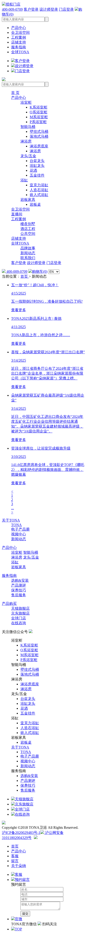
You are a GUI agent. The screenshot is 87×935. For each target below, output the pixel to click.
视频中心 (18, 534)
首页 (24, 276)
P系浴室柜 (38, 122)
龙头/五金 (28, 156)
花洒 (33, 170)
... (12, 508)
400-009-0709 (12, 9)
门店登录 (66, 9)
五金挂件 (37, 175)
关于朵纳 (18, 866)
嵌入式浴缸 (39, 195)
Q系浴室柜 (38, 112)
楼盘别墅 (27, 224)
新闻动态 (27, 253)
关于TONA (11, 520)
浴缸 (24, 180)
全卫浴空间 (20, 32)
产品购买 (9, 604)
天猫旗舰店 (20, 608)
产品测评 (18, 585)
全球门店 (18, 618)
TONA (16, 525)
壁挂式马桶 (39, 132)
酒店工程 (27, 229)
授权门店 (13, 4)
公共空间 (27, 234)
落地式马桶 (39, 136)
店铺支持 (18, 42)
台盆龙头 (37, 161)
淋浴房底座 (39, 146)
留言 (15, 861)
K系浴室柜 (38, 107)
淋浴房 (26, 141)
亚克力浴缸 (39, 185)
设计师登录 (48, 9)
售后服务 (18, 595)
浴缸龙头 (37, 166)
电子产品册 (20, 529)
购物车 (39, 271)
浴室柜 (26, 102)
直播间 (16, 214)
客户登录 (31, 9)
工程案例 (18, 37)
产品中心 (18, 28)
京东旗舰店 (20, 613)
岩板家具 (27, 200)
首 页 (15, 93)
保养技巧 (18, 590)
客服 (15, 856)
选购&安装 (20, 580)
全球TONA (20, 52)
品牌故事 (27, 248)
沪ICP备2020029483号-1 (21, 833)
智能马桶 (27, 127)
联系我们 (27, 258)
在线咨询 (18, 623)
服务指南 (18, 47)
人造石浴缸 (39, 190)
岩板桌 (35, 204)
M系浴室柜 (39, 117)
